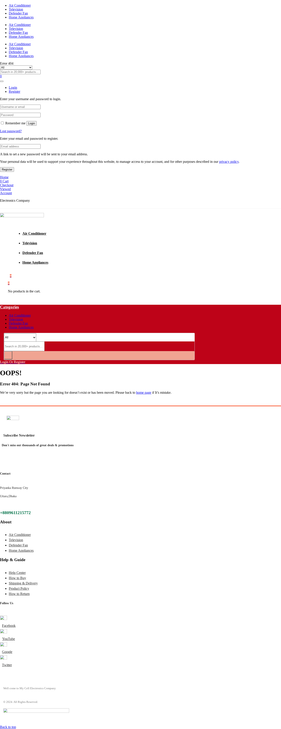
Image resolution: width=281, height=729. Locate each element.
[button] (8, 283)
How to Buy (17, 578)
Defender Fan (18, 13)
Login (31, 123)
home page (143, 392)
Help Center (17, 573)
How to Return (19, 594)
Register (7, 169)
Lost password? (11, 131)
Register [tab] (14, 91)
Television (16, 9)
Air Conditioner (20, 5)
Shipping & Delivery (23, 583)
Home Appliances (21, 17)
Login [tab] (13, 87)
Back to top (8, 727)
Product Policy (19, 588)
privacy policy (229, 161)
